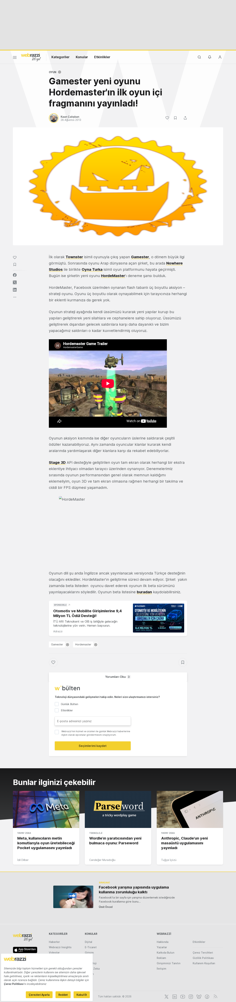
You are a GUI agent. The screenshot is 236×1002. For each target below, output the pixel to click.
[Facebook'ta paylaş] (15, 275)
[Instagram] (190, 996)
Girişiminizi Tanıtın (168, 963)
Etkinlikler (102, 57)
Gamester (140, 257)
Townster (74, 257)
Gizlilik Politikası (203, 957)
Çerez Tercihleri (203, 952)
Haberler (54, 941)
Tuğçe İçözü (168, 859)
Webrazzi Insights (60, 947)
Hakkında (162, 941)
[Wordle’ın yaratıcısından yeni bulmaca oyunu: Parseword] (118, 809)
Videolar (54, 952)
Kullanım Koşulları (204, 963)
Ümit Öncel (106, 906)
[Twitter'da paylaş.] (15, 282)
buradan (144, 592)
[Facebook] (206, 996)
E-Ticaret (91, 947)
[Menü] (15, 58)
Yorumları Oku (117, 677)
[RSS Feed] (215, 996)
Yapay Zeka (24, 833)
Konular (82, 57)
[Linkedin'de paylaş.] (15, 290)
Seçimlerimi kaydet (93, 746)
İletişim (161, 968)
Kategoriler (60, 57)
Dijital (88, 941)
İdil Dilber (23, 859)
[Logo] (31, 57)
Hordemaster (83, 644)
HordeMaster (113, 276)
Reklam (161, 957)
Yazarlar (162, 947)
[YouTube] (182, 996)
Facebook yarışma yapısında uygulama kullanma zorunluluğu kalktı (134, 889)
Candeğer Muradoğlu (102, 859)
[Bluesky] (198, 996)
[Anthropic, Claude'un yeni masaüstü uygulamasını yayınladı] (190, 809)
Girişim (89, 952)
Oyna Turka (92, 269)
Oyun (52, 72)
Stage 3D (57, 462)
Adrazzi (58, 631)
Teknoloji (95, 833)
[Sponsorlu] (158, 618)
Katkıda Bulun (165, 952)
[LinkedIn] (174, 996)
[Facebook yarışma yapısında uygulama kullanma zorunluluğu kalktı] (73, 897)
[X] (166, 996)
